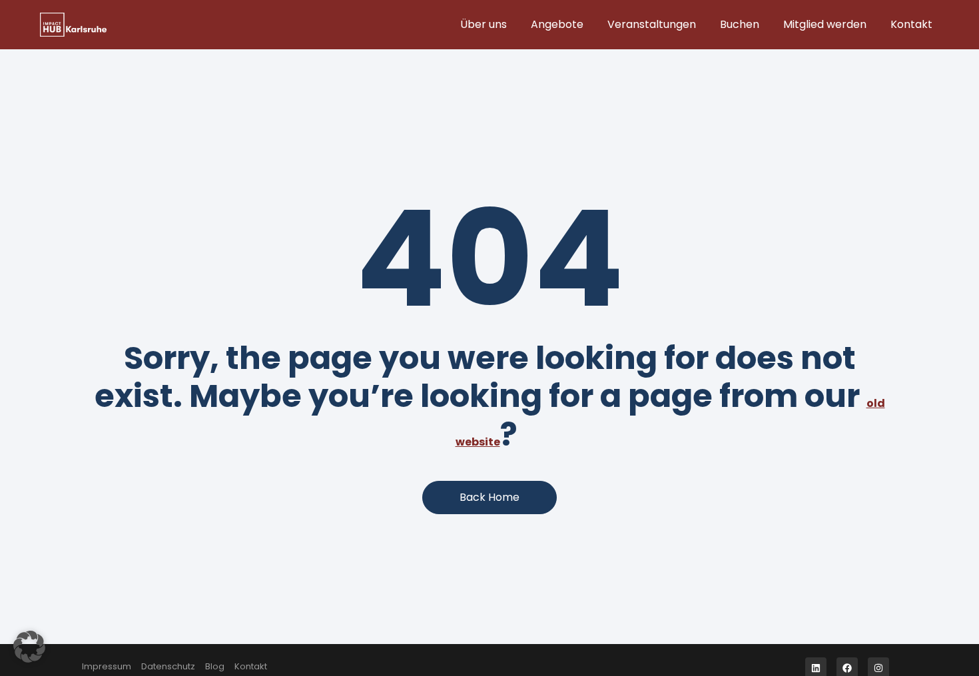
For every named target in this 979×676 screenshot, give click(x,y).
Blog (214, 666)
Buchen (739, 24)
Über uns (483, 24)
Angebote (557, 24)
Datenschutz (168, 666)
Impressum (106, 666)
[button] (29, 646)
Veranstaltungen (651, 24)
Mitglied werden (824, 24)
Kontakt (911, 24)
